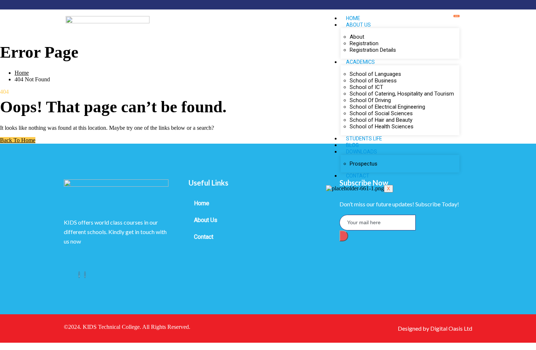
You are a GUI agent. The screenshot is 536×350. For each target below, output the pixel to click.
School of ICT (366, 87)
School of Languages (375, 74)
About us (358, 25)
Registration (364, 43)
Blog (352, 145)
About (357, 37)
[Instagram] (85, 274)
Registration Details (373, 50)
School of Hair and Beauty (381, 120)
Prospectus (363, 163)
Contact (357, 176)
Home (353, 18)
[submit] (343, 235)
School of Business (373, 80)
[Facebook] (79, 274)
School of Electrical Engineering (387, 107)
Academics (360, 62)
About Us (205, 220)
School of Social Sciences (381, 113)
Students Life (364, 138)
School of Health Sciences (381, 126)
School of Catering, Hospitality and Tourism (402, 93)
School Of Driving (370, 100)
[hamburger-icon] (456, 16)
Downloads (361, 152)
